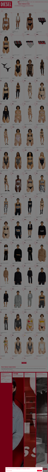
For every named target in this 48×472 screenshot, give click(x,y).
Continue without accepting (9, 470)
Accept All (39, 470)
